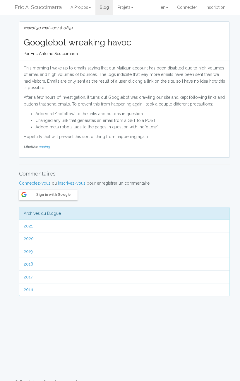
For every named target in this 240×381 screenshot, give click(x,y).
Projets (124, 7)
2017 (28, 277)
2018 (28, 264)
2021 (28, 226)
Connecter (187, 7)
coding (44, 147)
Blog (104, 7)
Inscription (215, 7)
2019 (28, 251)
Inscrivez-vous (71, 183)
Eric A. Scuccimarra (38, 7)
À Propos (79, 7)
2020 (29, 238)
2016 (28, 289)
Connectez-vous (35, 183)
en (163, 7)
